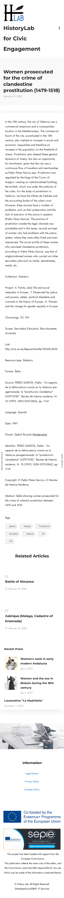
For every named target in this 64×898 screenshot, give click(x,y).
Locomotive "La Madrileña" (23, 700)
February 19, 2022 (17, 588)
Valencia (30, 533)
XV (43, 533)
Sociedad (13, 533)
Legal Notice (32, 773)
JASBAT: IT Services (39, 888)
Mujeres (27, 526)
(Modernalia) (39, 434)
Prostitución (44, 526)
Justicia (12, 526)
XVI (10, 541)
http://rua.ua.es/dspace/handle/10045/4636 (31, 349)
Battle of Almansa (19, 582)
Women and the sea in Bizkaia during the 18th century (37, 683)
